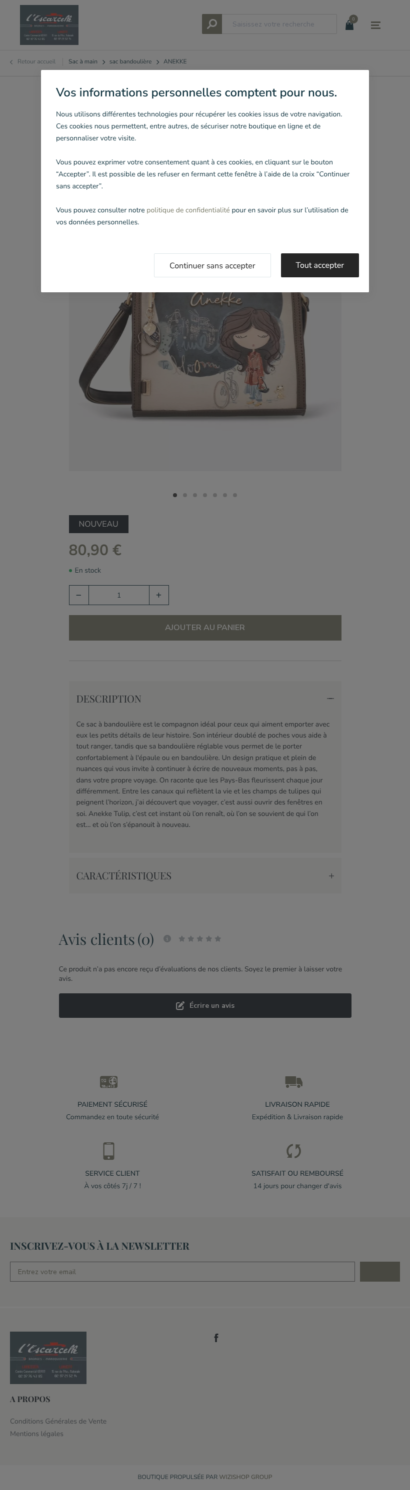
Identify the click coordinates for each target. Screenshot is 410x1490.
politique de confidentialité (188, 210)
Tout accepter (320, 265)
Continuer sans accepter (213, 265)
